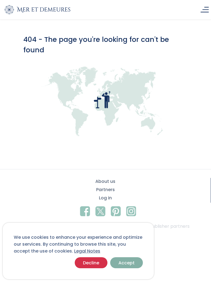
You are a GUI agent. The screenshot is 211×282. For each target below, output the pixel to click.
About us (105, 181)
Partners (105, 189)
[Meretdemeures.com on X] (100, 210)
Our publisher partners (165, 226)
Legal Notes (87, 251)
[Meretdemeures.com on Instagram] (131, 210)
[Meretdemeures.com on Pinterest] (116, 210)
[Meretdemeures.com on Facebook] (85, 210)
